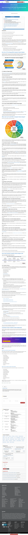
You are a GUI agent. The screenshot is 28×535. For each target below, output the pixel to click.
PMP (24, 437)
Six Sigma (7, 440)
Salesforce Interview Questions (20, 514)
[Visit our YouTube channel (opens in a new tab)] (4, 527)
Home (11, 6)
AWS (6, 437)
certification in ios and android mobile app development (14, 162)
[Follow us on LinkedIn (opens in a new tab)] (6, 527)
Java (14, 437)
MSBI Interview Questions (19, 517)
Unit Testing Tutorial (21, 499)
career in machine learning (21, 170)
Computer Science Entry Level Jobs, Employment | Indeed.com (10, 301)
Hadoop (4, 437)
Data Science (11, 437)
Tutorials (9, 528)
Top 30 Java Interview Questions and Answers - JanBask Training (10, 322)
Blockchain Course (4, 493)
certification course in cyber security (10, 203)
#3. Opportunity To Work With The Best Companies (10, 21)
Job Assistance (10, 526)
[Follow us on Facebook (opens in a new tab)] (5, 527)
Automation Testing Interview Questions (8, 518)
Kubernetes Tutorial (12, 503)
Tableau (4, 440)
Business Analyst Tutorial (5, 501)
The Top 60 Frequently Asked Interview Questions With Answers (10, 323)
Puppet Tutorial (20, 501)
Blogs (13, 6)
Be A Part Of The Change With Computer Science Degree (11, 19)
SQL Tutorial (3, 500)
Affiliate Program (16, 527)
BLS (5, 78)
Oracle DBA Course (4, 494)
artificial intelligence (13, 111)
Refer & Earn (16, 528)
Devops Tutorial (3, 502)
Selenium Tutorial (12, 502)
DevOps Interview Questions (12, 513)
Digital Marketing (18, 437)
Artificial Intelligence (18, 440)
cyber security (23, 111)
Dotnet (22, 437)
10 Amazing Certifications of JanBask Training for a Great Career (9, 474)
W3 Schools (4, 313)
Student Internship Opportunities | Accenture (8, 300)
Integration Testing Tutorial (22, 502)
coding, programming (8, 111)
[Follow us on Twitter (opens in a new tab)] (2, 527)
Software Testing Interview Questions (7, 514)
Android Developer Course (17, 492)
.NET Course (3, 491)
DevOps (8, 437)
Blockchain (14, 440)
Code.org (8, 315)
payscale (5, 81)
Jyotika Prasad (4, 388)
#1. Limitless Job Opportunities (8, 20)
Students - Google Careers (6, 298)
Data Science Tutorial (4, 503)
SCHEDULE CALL (22, 0)
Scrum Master (10, 440)
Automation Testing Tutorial (13, 500)
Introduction (5, 18)
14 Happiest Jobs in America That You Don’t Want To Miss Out (9, 472)
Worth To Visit (16, 6)
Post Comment (23, 402)
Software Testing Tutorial (5, 499)
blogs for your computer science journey (14, 316)
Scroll (27, 531)
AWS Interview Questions (17, 513)
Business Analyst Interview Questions (5, 513)
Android (23, 440)
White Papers (7, 312)
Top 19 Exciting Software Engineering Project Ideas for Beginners (9, 477)
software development (18, 111)
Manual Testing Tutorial (13, 501)
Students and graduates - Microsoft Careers (8, 299)
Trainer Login (22, 527)
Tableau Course (16, 494)
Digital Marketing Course (17, 491)
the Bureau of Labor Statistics (9, 43)
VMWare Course (16, 493)
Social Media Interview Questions (5, 517)
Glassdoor (9, 207)
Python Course (3, 492)
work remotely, (20, 41)
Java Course (3, 490)
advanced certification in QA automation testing (13, 212)
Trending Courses (10, 525)
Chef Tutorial (20, 503)
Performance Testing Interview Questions (12, 517)
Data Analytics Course (17, 490)
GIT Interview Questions (19, 518)
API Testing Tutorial (21, 500)
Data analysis (4, 111)
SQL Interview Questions (14, 514)
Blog (8, 527)
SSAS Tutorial (11, 499)
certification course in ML (19, 171)
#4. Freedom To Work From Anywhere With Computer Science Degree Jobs (13, 22)
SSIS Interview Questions (14, 518)
